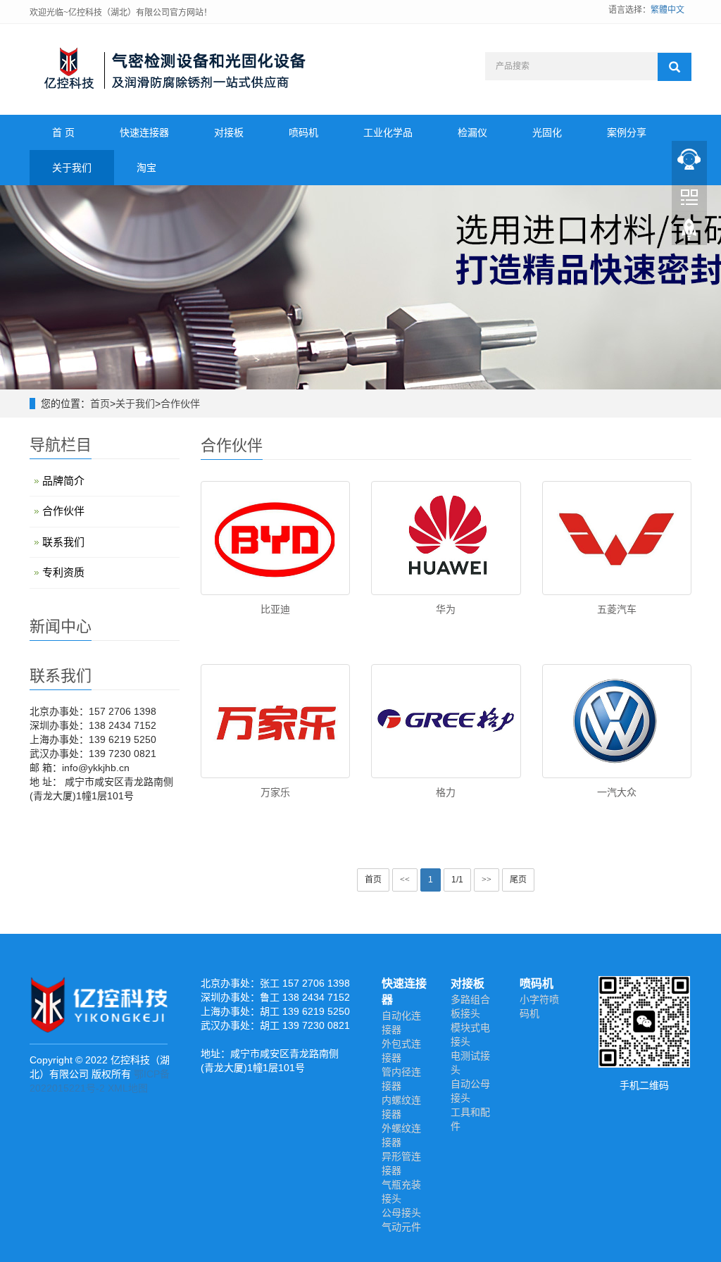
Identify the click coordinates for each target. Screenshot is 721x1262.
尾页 (518, 880)
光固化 (547, 132)
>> (486, 880)
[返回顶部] (689, 233)
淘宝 (146, 167)
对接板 (229, 132)
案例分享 (626, 132)
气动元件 (401, 1226)
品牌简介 (63, 481)
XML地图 (128, 1088)
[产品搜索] (674, 67)
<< (405, 880)
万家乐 (275, 792)
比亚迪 (275, 609)
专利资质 (63, 572)
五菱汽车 (617, 609)
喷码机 (303, 132)
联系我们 (63, 542)
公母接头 (401, 1212)
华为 (446, 609)
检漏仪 (472, 132)
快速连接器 (144, 132)
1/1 (457, 880)
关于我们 (72, 167)
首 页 (63, 132)
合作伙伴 (180, 403)
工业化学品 (388, 132)
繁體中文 (667, 10)
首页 (100, 403)
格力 (446, 792)
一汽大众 (617, 792)
